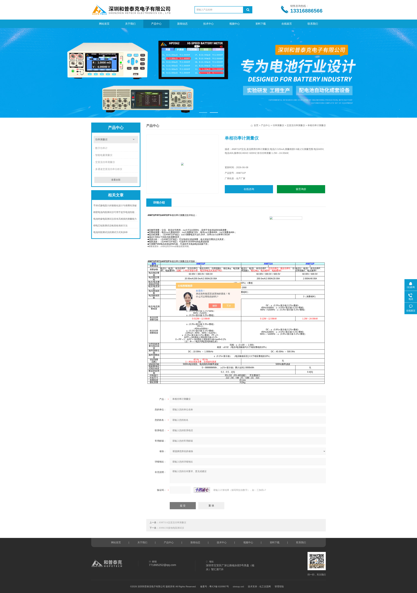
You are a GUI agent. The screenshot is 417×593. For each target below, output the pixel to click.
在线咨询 (249, 189)
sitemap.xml (238, 586)
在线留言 (286, 23)
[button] (203, 112)
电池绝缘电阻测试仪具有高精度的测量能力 (115, 219)
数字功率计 (101, 148)
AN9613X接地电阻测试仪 (171, 528)
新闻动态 (182, 23)
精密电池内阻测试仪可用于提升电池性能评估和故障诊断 (115, 212)
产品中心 (156, 23)
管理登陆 (279, 586)
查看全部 (115, 180)
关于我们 (130, 23)
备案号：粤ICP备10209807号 (214, 586)
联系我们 (313, 23)
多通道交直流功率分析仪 (108, 169)
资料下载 (260, 23)
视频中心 (234, 23)
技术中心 (208, 23)
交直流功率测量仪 (105, 162)
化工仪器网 (265, 586)
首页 (256, 125)
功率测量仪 (101, 139)
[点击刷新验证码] (202, 490)
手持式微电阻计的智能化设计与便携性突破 (115, 205)
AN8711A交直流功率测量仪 (172, 522)
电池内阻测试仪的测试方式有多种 (110, 232)
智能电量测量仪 (103, 155)
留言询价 (301, 189)
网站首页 (104, 23)
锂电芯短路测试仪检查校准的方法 (110, 225)
